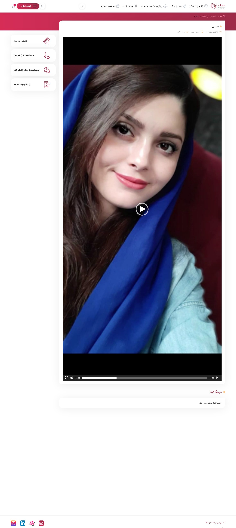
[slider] (144, 378)
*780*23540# (22, 84)
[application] (142, 209)
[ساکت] (72, 377)
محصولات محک (108, 6)
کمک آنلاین (25, 6)
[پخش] (217, 377)
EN (82, 6)
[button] (142, 209)
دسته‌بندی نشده (209, 16)
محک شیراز (128, 6)
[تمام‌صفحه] (66, 377)
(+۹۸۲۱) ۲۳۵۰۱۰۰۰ (24, 55)
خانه (220, 16)
